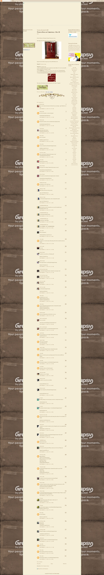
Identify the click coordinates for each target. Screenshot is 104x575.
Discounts (74, 93)
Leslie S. (41, 476)
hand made (74, 159)
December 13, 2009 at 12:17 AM (47, 547)
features (74, 155)
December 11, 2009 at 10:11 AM (47, 315)
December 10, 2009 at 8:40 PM (46, 216)
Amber (41, 295)
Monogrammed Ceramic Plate (74, 127)
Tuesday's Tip (74, 144)
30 (65, 318)
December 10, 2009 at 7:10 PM (46, 194)
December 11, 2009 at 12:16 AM (47, 266)
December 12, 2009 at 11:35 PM (47, 526)
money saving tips (74, 163)
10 (65, 174)
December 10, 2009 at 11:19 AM (47, 117)
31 (65, 327)
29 (65, 312)
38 (65, 372)
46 (65, 440)
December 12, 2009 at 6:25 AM (46, 443)
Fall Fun (74, 96)
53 (65, 498)
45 (65, 433)
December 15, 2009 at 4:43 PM (46, 559)
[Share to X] (50, 92)
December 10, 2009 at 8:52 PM (46, 221)
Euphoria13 (42, 188)
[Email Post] (46, 91)
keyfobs (74, 162)
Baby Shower (74, 70)
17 (65, 225)
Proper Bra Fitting (74, 135)
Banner (74, 71)
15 (65, 213)
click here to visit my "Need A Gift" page (51, 70)
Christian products (74, 79)
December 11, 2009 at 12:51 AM (47, 272)
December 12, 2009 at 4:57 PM (46, 502)
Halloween (74, 108)
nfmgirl (41, 446)
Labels (74, 119)
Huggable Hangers (74, 116)
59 (65, 544)
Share (38, 33)
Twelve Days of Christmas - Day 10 (48, 32)
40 (65, 388)
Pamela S (41, 482)
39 (65, 378)
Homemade (74, 115)
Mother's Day (74, 129)
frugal (74, 156)
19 (65, 239)
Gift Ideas (74, 104)
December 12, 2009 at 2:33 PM (46, 473)
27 (65, 296)
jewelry (74, 160)
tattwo (41, 239)
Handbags (74, 110)
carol (40, 353)
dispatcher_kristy (42, 414)
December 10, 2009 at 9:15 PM (46, 236)
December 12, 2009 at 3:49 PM (46, 488)
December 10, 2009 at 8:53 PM (46, 227)
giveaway (74, 157)
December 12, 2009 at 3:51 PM (46, 495)
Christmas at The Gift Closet (74, 84)
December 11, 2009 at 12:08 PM (47, 337)
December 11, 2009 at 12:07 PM (47, 330)
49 (65, 467)
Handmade (74, 111)
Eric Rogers (41, 521)
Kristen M (41, 165)
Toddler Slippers (74, 142)
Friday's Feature (74, 101)
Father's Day (74, 99)
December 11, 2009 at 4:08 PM (46, 385)
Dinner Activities (74, 92)
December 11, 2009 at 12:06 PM (47, 324)
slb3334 (41, 246)
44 (65, 424)
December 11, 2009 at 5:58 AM (46, 292)
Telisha (41, 128)
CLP (40, 498)
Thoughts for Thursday (74, 141)
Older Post (64, 563)
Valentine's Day (74, 145)
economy (74, 153)
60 (65, 550)
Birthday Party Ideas (74, 74)
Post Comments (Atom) (45, 565)
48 (65, 455)
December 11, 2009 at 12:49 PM (47, 363)
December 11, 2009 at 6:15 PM (46, 412)
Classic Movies (74, 86)
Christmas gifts (74, 85)
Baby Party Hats (74, 68)
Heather (41, 111)
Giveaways (74, 107)
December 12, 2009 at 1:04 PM (46, 451)
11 (65, 183)
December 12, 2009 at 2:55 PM (46, 479)
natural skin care (74, 164)
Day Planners (74, 89)
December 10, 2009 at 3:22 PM (46, 141)
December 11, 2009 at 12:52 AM (47, 278)
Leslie (41, 159)
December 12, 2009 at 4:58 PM (46, 509)
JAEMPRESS (42, 440)
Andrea (41, 424)
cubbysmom (42, 372)
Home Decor (74, 114)
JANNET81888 (42, 182)
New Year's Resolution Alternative (74, 131)
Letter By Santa (74, 123)
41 (65, 398)
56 (65, 521)
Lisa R (41, 366)
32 (65, 333)
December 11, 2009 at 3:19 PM (46, 375)
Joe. (40, 397)
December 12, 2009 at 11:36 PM (47, 535)
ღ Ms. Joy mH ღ (42, 318)
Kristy (41, 550)
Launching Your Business (74, 121)
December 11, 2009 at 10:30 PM (47, 421)
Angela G (41, 340)
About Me (74, 67)
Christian (74, 78)
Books (74, 75)
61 (65, 556)
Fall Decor (74, 94)
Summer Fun (74, 138)
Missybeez (41, 378)
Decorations (74, 90)
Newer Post (39, 563)
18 (65, 231)
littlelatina (41, 312)
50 (65, 477)
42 (65, 406)
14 (65, 205)
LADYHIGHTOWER (43, 205)
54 (65, 505)
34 (65, 347)
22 (65, 261)
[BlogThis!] (48, 92)
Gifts (74, 105)
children (74, 149)
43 (65, 415)
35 (65, 353)
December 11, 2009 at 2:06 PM (46, 369)
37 (65, 366)
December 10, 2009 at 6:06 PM (46, 163)
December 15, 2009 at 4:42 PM (46, 553)
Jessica (41, 230)
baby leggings (74, 148)
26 (65, 287)
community (74, 152)
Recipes (74, 137)
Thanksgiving (74, 140)
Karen (41, 512)
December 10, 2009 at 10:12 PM (47, 243)
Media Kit (74, 126)
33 (65, 340)
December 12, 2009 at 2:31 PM (46, 464)
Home (52, 563)
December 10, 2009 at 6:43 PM (46, 185)
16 (65, 219)
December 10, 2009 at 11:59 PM (47, 249)
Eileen (41, 135)
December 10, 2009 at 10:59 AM (47, 108)
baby (74, 146)
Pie (74, 134)
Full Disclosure (74, 103)
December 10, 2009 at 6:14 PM (46, 171)
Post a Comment (39, 561)
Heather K (41, 252)
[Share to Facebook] (51, 92)
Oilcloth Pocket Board (74, 133)
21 (65, 252)
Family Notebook (74, 97)
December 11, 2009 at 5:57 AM (46, 284)
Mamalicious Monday (74, 125)
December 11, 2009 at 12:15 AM (47, 258)
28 (65, 304)
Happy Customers (74, 112)
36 (65, 360)
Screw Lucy (41, 281)
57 (65, 530)
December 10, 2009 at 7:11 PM (46, 202)
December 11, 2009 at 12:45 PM (47, 344)
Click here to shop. (43, 64)
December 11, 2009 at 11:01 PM (47, 437)
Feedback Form (74, 100)
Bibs (74, 73)
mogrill (41, 332)
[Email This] (47, 92)
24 (65, 275)
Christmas (74, 81)
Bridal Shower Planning (74, 77)
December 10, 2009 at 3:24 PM (46, 157)
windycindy (42, 454)
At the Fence (42, 152)
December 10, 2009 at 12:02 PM (47, 132)
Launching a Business (74, 122)
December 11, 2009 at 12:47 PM (47, 357)
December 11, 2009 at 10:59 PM (47, 430)
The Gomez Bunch (43, 269)
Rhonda (41, 104)
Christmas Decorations (74, 82)
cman (40, 544)
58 (65, 538)
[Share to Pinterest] (52, 92)
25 (65, 281)
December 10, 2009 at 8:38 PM (46, 210)
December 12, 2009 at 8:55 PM (46, 518)
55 (65, 513)
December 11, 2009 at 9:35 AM (46, 301)
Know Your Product (74, 118)
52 (65, 491)
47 (65, 446)
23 (65, 269)
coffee (74, 151)
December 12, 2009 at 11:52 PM (47, 541)
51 (65, 482)
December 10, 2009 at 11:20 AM (47, 125)
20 (65, 246)
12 (65, 189)
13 (65, 197)
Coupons (74, 88)
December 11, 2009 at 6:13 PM (46, 403)
